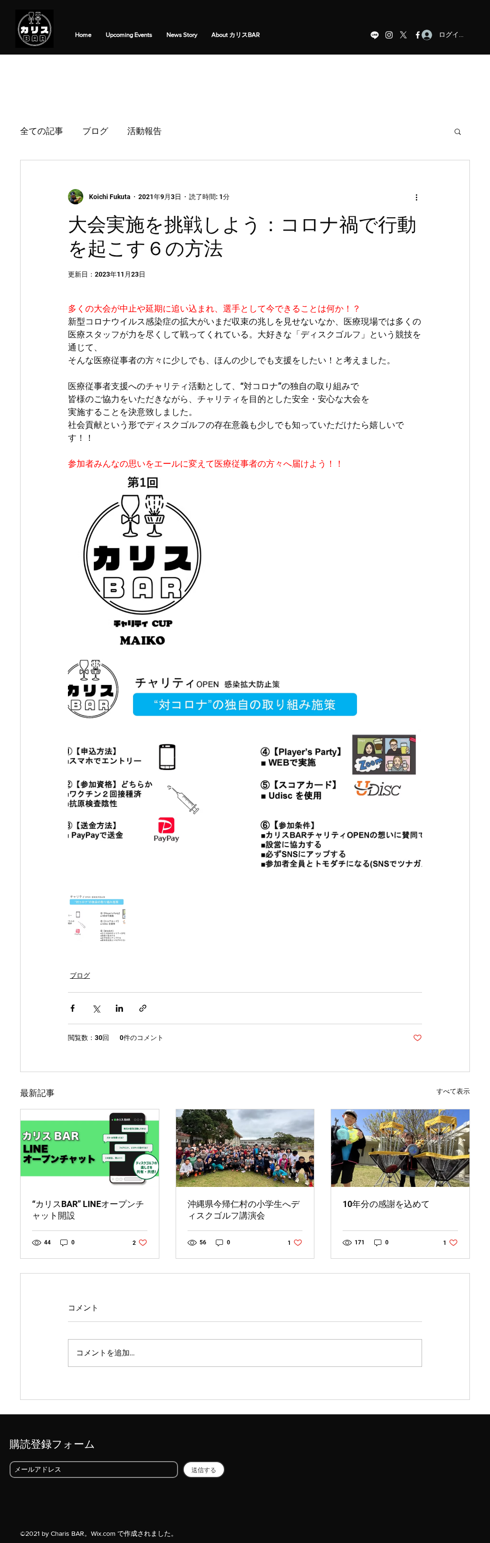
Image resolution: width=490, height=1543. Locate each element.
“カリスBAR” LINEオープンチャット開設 (88, 1209)
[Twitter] (403, 35)
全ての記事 (41, 131)
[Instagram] (389, 35)
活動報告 (144, 131)
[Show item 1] (96, 917)
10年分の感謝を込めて (386, 1204)
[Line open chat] (374, 35)
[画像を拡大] (245, 769)
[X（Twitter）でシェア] (95, 1008)
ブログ (95, 131)
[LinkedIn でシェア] (119, 1008)
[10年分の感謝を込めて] (400, 1148)
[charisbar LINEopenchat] (90, 1148)
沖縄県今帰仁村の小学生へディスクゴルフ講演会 (244, 1209)
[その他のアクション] (416, 196)
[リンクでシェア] (142, 1008)
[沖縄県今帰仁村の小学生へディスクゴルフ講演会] (245, 1148)
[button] (457, 131)
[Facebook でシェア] (72, 1008)
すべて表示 (453, 1091)
